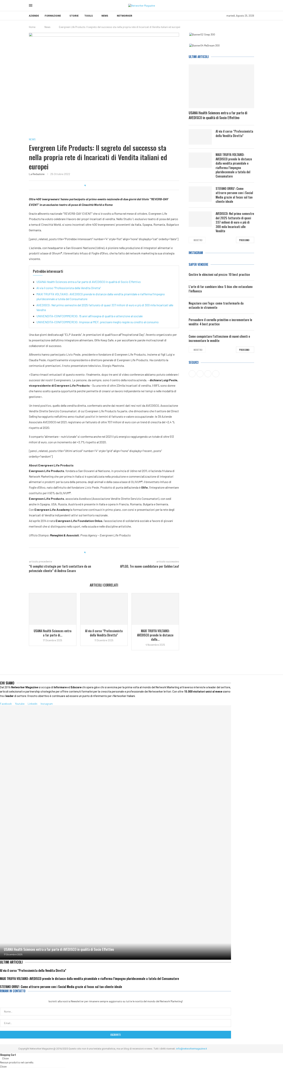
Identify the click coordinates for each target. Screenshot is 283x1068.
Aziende (34, 15)
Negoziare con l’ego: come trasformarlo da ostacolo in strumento (216, 305)
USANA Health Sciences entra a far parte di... (52, 633)
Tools (88, 15)
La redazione (36, 174)
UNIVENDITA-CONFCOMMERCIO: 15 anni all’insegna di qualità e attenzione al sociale (89, 316)
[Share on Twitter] (95, 185)
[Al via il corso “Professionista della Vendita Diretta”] (104, 609)
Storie (74, 15)
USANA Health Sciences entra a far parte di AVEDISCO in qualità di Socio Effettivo (88, 282)
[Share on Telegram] (110, 185)
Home (32, 27)
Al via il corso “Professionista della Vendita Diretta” (68, 288)
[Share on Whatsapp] (106, 185)
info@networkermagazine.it (191, 1048)
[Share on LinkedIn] (102, 185)
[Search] (38, 5)
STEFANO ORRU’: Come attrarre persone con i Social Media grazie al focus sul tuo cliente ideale (234, 195)
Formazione (53, 15)
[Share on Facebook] (91, 185)
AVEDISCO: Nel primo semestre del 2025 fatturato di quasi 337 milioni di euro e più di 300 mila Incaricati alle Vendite (235, 222)
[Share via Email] (121, 185)
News (104, 15)
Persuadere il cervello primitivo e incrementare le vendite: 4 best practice (220, 322)
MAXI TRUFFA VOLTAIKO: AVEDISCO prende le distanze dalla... (155, 635)
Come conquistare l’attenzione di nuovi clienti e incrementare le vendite (219, 338)
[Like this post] (88, 185)
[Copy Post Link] (113, 185)
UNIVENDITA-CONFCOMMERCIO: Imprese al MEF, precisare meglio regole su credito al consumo (97, 322)
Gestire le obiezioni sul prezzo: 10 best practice (219, 274)
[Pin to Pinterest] (99, 185)
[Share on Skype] (117, 185)
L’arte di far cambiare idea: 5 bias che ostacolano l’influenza (221, 288)
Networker (124, 15)
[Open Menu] (30, 5)
